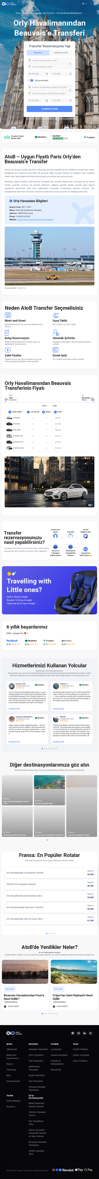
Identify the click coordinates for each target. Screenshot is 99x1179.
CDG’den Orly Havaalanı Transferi (21, 884)
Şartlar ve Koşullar (81, 1055)
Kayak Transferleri (37, 1075)
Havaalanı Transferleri (38, 1049)
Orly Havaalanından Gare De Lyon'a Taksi (24, 919)
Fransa (25, 13)
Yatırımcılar (11, 1070)
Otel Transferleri (36, 1081)
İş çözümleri (56, 1049)
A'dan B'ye (38, 53)
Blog (8, 1075)
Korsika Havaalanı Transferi (45, 804)
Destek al (10, 1106)
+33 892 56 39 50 (23, 216)
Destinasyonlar (13, 1081)
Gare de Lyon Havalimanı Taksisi (15, 835)
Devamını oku (14, 708)
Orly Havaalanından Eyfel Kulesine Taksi (24, 896)
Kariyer (9, 1064)
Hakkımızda (11, 1049)
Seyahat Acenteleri (59, 1055)
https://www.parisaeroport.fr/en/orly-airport (35, 220)
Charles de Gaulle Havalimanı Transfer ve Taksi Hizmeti (37, 1133)
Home (18, 13)
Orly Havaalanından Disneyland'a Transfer (24, 873)
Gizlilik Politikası (80, 1049)
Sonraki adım (50, 109)
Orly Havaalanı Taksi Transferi (42, 13)
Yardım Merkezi (13, 1101)
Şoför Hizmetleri (36, 1055)
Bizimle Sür (56, 1070)
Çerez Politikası (80, 1061)
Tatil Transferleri (36, 1061)
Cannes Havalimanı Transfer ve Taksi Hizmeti (49, 834)
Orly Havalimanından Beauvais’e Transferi (24, 907)
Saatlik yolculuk (61, 53)
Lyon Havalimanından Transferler (15, 804)
